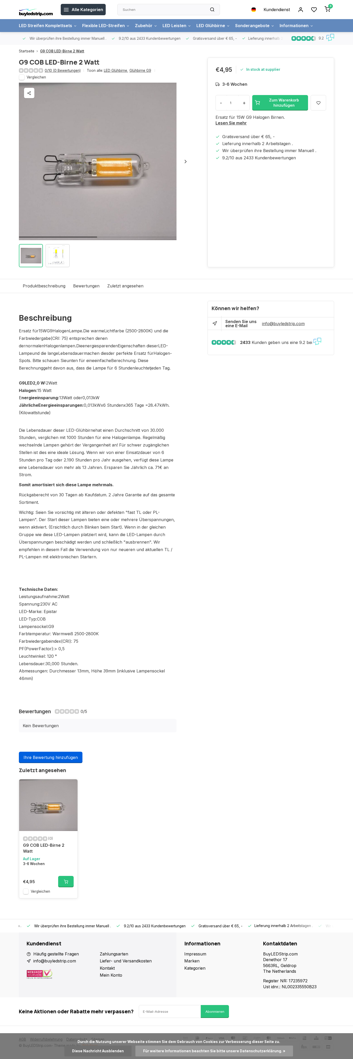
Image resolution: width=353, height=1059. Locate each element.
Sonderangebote (252, 25)
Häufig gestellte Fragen (56, 953)
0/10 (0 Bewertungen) (63, 70)
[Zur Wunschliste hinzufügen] (70, 787)
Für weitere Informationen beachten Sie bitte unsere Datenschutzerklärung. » (214, 1051)
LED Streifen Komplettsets (45, 25)
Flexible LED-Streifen (103, 25)
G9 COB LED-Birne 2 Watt (62, 51)
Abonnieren (214, 1011)
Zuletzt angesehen (125, 285)
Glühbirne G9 (140, 70)
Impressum (195, 953)
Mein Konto (111, 975)
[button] (185, 161)
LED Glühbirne (210, 25)
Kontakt (107, 968)
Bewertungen (86, 285)
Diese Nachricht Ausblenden (98, 1051)
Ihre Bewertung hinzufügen (51, 757)
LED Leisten (174, 25)
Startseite (26, 51)
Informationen (294, 25)
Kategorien (194, 968)
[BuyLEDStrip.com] (36, 9)
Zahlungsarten (114, 953)
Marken (191, 960)
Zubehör (143, 25)
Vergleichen (36, 77)
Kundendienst (277, 9)
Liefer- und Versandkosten (126, 960)
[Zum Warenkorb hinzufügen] (66, 881)
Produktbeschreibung (44, 285)
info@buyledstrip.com (283, 323)
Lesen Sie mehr (231, 122)
